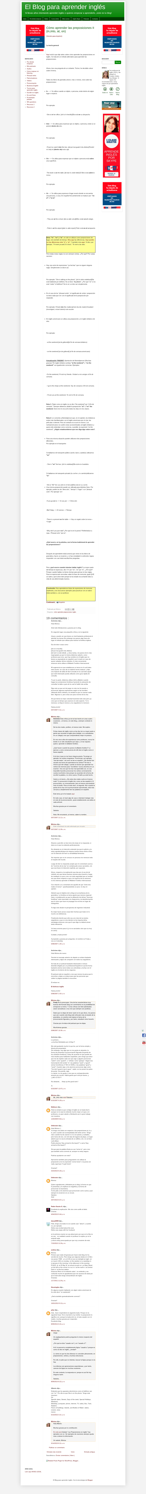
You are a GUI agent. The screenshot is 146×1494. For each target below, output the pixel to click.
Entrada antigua (89, 1452)
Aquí (47, 54)
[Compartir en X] (71, 609)
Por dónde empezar (35, 19)
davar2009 (55, 1221)
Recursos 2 (31, 107)
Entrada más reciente (54, 1452)
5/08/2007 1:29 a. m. (58, 944)
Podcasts (86, 19)
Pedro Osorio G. (57, 1206)
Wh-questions (31, 102)
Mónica (54, 716)
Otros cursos (65, 19)
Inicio (24, 19)
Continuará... (51, 602)
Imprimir (62, 602)
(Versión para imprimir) (54, 36)
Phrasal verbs (31, 75)
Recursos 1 (31, 104)
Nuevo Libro (111, 93)
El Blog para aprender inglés (65, 6)
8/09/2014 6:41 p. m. (58, 1324)
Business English (32, 85)
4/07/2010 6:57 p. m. (58, 1200)
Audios (29, 69)
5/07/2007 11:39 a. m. (58, 829)
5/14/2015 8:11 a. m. (58, 1443)
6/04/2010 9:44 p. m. (58, 1214)
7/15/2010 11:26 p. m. (58, 1243)
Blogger (90, 1480)
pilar (53, 1310)
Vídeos (29, 80)
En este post (57, 1432)
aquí (83, 242)
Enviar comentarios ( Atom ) (65, 1455)
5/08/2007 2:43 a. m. (58, 993)
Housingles (55, 1287)
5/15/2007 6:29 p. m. (58, 1100)
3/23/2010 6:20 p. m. (58, 1171)
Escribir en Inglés (32, 92)
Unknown (54, 1125)
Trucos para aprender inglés (32, 89)
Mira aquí (70, 240)
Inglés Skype (76, 19)
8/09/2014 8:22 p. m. (58, 1381)
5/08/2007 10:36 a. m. (58, 1030)
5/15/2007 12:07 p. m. (58, 1088)
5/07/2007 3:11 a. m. (58, 710)
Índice (46, 19)
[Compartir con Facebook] (73, 609)
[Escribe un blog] (68, 609)
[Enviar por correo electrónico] (66, 609)
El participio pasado (31, 98)
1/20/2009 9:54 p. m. (58, 1119)
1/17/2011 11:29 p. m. (58, 1280)
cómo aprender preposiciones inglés (65, 612)
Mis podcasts (31, 66)
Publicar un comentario (57, 1447)
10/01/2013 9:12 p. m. (58, 1303)
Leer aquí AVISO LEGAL (33, 1472)
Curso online (55, 19)
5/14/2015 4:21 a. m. (58, 1415)
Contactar (95, 19)
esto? (65, 1097)
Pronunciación (31, 83)
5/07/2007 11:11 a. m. (58, 817)
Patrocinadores (32, 78)
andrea (54, 1250)
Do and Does (31, 95)
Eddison (54, 1107)
